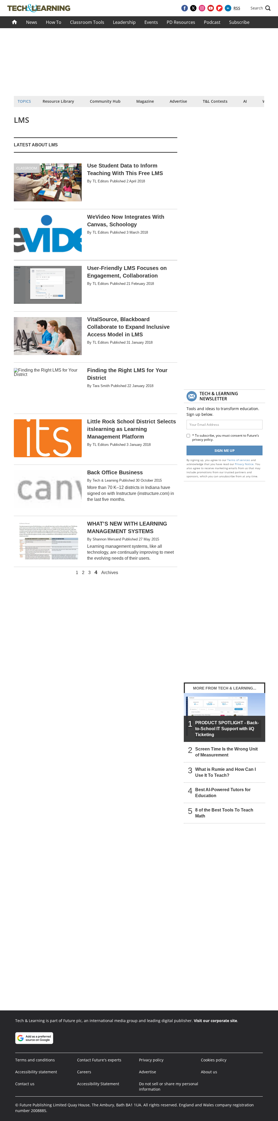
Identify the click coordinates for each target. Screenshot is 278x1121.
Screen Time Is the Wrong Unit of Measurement (226, 752)
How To (53, 22)
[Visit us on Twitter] (193, 8)
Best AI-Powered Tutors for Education (223, 792)
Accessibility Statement (98, 1083)
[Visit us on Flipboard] (219, 8)
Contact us (24, 1083)
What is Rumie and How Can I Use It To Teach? (225, 772)
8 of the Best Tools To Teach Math (224, 813)
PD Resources (181, 22)
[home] (14, 22)
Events (151, 22)
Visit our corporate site (215, 1020)
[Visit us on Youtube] (210, 8)
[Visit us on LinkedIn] (228, 8)
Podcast (212, 22)
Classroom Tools (87, 22)
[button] (261, 8)
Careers (84, 1071)
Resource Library (58, 101)
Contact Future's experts (99, 1059)
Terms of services (239, 460)
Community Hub (105, 101)
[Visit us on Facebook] (184, 8)
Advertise (178, 101)
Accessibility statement (36, 1071)
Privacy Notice (244, 464)
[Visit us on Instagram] (202, 8)
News (31, 22)
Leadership (124, 22)
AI (245, 101)
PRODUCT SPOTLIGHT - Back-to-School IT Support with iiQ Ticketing (227, 728)
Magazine (145, 101)
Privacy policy (151, 1059)
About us (209, 1071)
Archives (109, 573)
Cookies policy (213, 1059)
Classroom (26, 168)
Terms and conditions (35, 1059)
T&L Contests (215, 101)
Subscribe (239, 22)
